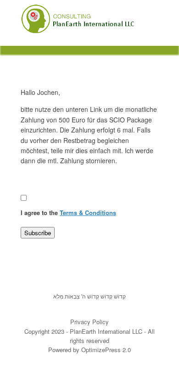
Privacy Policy (89, 321)
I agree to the (68, 212)
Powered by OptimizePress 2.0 (89, 349)
